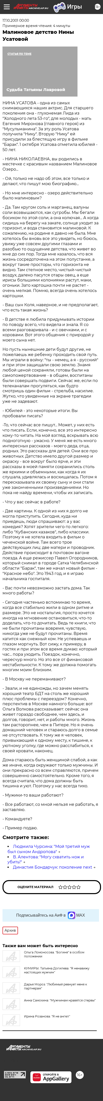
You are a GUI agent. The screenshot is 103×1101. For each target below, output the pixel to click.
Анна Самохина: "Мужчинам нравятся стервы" (60, 1000)
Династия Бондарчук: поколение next (52, 867)
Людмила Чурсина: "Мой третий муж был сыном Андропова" (49, 849)
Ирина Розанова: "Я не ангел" (47, 1016)
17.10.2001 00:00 (15, 20)
